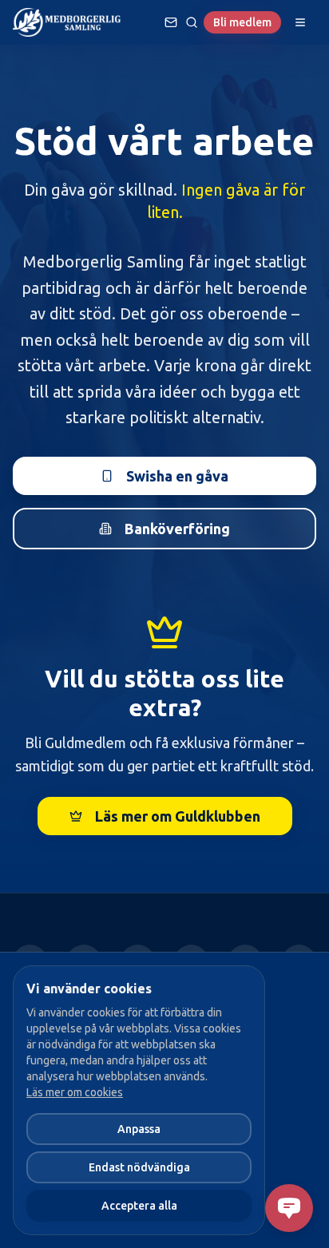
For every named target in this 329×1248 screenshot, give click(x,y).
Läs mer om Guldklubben (177, 816)
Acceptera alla (139, 1205)
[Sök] (191, 22)
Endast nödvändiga (139, 1167)
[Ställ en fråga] (171, 22)
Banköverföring (177, 529)
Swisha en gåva (177, 476)
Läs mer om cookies (74, 1092)
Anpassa (139, 1129)
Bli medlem (242, 22)
